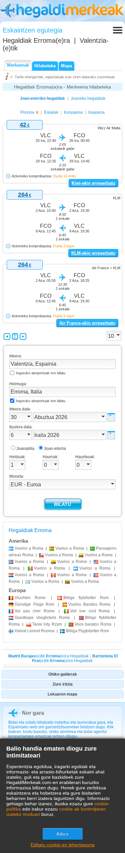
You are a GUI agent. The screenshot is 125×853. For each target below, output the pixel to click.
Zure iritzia (63, 684)
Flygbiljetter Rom (87, 631)
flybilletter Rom (86, 597)
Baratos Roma (89, 604)
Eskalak (51, 112)
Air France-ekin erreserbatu (87, 323)
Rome (30, 597)
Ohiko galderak (62, 674)
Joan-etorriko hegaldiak (42, 98)
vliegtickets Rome (42, 617)
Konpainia (73, 112)
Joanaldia (25, 448)
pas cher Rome (35, 611)
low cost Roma (90, 611)
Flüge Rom (34, 604)
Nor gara (33, 713)
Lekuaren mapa (62, 694)
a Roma (29, 548)
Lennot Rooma (34, 631)
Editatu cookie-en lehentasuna (63, 844)
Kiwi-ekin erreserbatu (93, 183)
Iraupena (96, 112)
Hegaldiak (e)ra (36, 40)
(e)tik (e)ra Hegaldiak (48, 656)
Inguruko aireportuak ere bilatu (40, 373)
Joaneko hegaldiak (88, 98)
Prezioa (27, 112)
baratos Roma (93, 624)
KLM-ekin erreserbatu (93, 253)
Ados (62, 833)
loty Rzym (47, 624)
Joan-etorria (55, 448)
